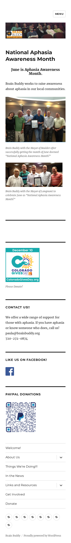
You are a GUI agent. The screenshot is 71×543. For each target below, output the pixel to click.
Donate (11, 503)
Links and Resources (21, 485)
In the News (14, 476)
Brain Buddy (12, 535)
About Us (12, 457)
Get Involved (15, 494)
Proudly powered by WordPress (42, 535)
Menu (59, 13)
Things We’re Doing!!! (21, 466)
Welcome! (13, 448)
